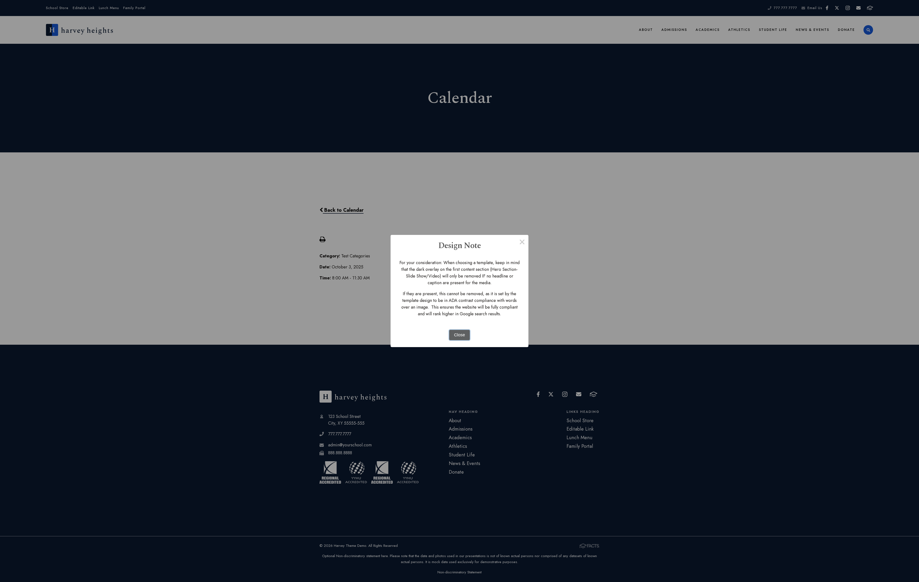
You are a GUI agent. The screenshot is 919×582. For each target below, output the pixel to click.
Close (459, 335)
